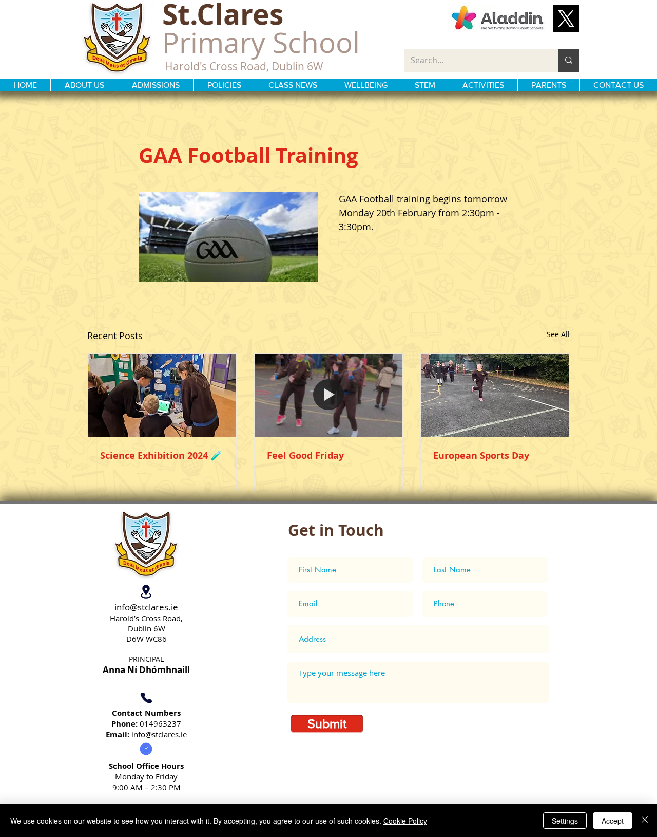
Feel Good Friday (305, 455)
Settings (565, 820)
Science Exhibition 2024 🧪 (161, 455)
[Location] (146, 592)
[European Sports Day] (495, 395)
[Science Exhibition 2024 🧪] (162, 395)
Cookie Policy (405, 820)
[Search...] (568, 60)
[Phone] (146, 698)
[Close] (645, 820)
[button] (566, 18)
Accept (613, 820)
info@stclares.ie (146, 607)
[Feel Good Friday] (329, 395)
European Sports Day (481, 455)
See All (558, 334)
